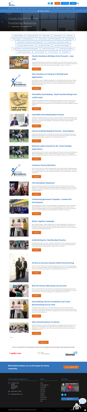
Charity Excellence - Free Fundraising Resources (23, 38)
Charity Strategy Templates (24, 52)
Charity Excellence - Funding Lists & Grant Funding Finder (30, 42)
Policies (53, 8)
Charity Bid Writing (69, 38)
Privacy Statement (60, 409)
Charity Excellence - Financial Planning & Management (25, 48)
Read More (36, 69)
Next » (12, 337)
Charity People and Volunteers (66, 48)
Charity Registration (44, 385)
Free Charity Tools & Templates (61, 45)
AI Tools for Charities (53, 52)
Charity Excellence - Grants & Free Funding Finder (50, 38)
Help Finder (24, 8)
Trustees (13, 8)
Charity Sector (69, 35)
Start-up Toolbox (68, 8)
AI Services (42, 393)
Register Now (43, 342)
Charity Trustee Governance (48, 48)
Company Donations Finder (32, 8)
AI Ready (45, 8)
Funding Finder (18, 8)
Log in (57, 3)
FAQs (63, 8)
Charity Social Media (39, 52)
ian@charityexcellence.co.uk (16, 394)
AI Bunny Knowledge (18, 35)
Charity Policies (43, 397)
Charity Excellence (58, 35)
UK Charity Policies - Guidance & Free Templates (58, 42)
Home (9, 8)
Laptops (73, 8)
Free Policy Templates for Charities (25, 45)
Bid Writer (49, 8)
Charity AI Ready (46, 35)
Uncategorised (65, 52)
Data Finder (40, 8)
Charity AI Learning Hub (32, 35)
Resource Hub (58, 8)
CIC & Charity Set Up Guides (44, 45)
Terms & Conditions (46, 409)
